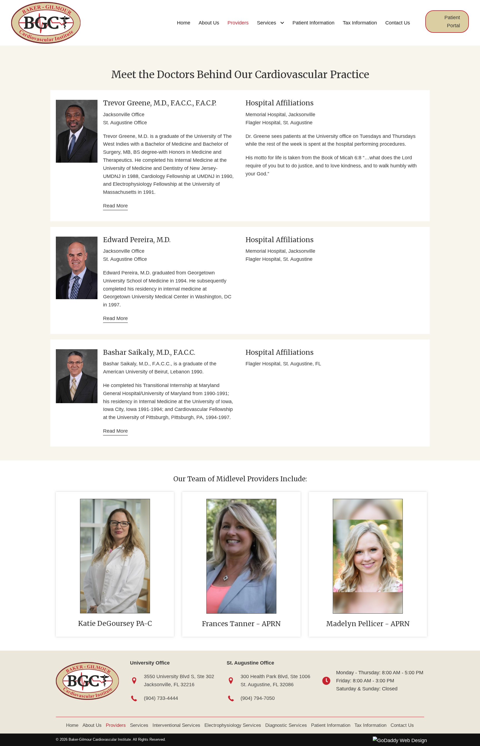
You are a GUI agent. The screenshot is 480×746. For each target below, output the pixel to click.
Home (72, 725)
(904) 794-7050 (258, 698)
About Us (92, 725)
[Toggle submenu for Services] (282, 23)
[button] (447, 21)
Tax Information (370, 725)
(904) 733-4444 (161, 698)
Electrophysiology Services (232, 725)
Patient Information (330, 725)
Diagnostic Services (286, 725)
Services (139, 725)
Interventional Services (176, 725)
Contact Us (402, 725)
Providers (116, 725)
